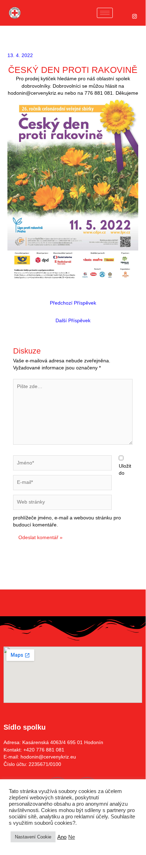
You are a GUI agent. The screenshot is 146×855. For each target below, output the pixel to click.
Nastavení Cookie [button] (33, 837)
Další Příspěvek (73, 320)
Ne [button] (71, 837)
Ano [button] (61, 837)
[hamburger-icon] (105, 13)
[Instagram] (134, 16)
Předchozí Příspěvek (73, 303)
